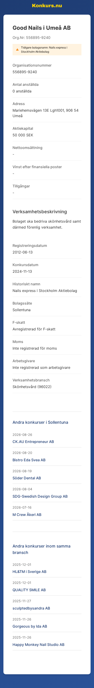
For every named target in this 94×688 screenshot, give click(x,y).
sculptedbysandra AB (31, 608)
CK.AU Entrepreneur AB (33, 441)
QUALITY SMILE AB (29, 590)
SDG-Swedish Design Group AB (40, 496)
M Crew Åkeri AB (27, 514)
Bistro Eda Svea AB (29, 460)
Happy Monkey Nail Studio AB (38, 644)
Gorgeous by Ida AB (30, 626)
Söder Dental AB (27, 478)
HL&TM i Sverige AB (29, 571)
